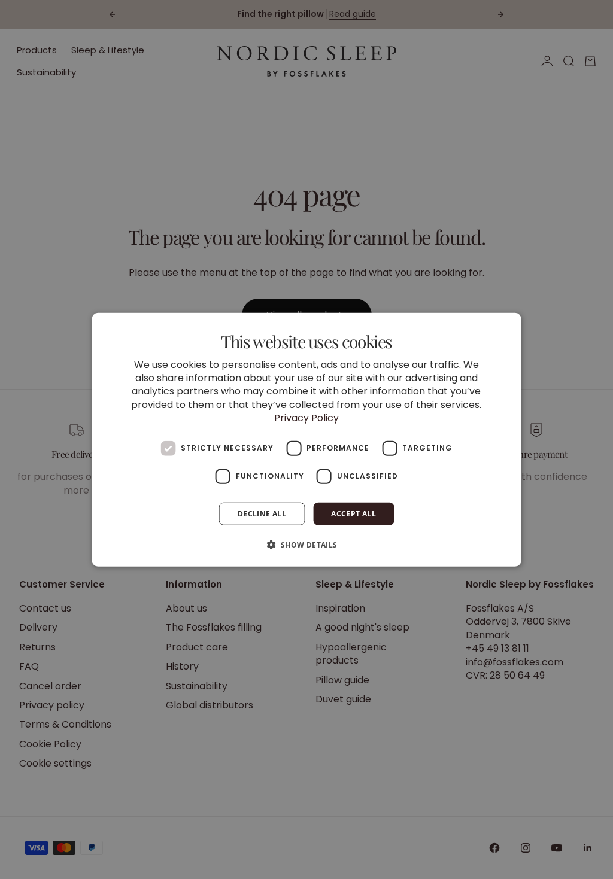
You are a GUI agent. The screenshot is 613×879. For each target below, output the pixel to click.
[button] (306, 544)
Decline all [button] (262, 513)
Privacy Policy (306, 418)
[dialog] (306, 439)
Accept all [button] (353, 513)
